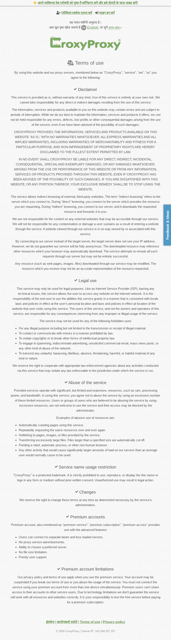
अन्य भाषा (114, 27)
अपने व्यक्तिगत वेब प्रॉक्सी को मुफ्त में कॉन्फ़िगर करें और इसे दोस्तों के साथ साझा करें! (88, 3)
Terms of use (90, 622)
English (92, 27)
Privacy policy (114, 622)
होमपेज (50, 622)
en (83, 27)
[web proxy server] (85, 43)
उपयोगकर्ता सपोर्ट (67, 622)
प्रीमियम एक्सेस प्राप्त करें (76, 13)
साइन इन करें (107, 13)
